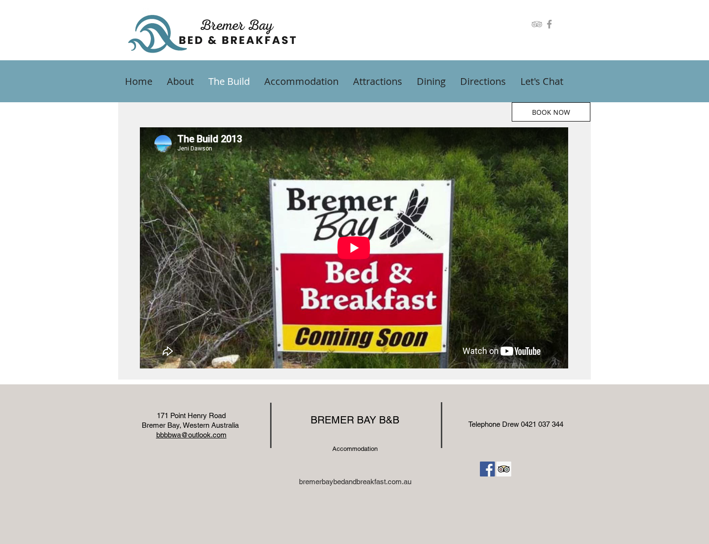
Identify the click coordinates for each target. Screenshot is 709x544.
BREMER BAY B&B (355, 420)
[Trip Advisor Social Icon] (503, 469)
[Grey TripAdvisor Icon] (537, 24)
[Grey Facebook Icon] (549, 24)
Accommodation (355, 448)
